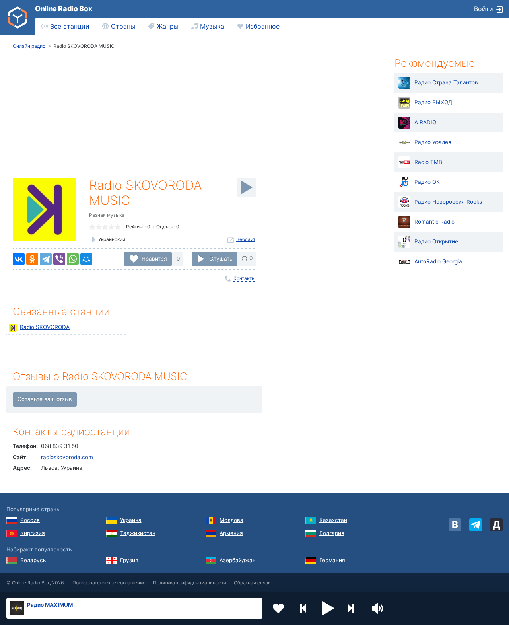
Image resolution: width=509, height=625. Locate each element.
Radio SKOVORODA (45, 327)
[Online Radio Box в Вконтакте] (455, 524)
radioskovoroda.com (67, 457)
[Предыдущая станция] (303, 608)
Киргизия (32, 533)
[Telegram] (46, 259)
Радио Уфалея (432, 142)
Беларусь (33, 560)
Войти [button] (483, 9)
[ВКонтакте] (19, 259)
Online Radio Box (63, 8)
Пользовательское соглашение (109, 583)
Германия (332, 560)
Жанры (168, 26)
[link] (17, 17)
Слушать (221, 258)
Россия (30, 520)
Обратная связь (252, 583)
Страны (123, 26)
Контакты (244, 278)
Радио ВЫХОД (433, 102)
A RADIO (425, 122)
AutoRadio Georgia (438, 261)
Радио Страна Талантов (446, 82)
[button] (328, 608)
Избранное (263, 26)
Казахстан (333, 520)
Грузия (129, 560)
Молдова (231, 520)
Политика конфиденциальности (189, 583)
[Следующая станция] (353, 608)
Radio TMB (428, 162)
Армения (231, 533)
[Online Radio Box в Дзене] (496, 524)
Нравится (154, 258)
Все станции (69, 26)
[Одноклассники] (32, 259)
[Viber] (59, 259)
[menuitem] (65, 26)
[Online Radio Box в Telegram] (475, 524)
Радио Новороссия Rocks (448, 202)
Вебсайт (245, 239)
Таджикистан (137, 533)
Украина (131, 520)
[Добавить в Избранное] (278, 608)
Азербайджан (238, 560)
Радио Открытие (436, 241)
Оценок (165, 227)
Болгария (331, 533)
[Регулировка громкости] (378, 608)
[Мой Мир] (86, 259)
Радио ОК (427, 182)
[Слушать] (246, 187)
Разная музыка (106, 215)
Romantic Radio (434, 221)
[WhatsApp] (73, 259)
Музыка (212, 26)
